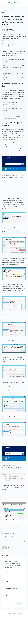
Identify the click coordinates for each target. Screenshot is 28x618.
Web (6, 596)
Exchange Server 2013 (14, 536)
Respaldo (22, 536)
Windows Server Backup (8, 538)
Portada (3, 8)
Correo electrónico (11, 588)
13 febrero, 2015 (10, 30)
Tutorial (12, 533)
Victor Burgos (9, 29)
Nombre (7, 581)
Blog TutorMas (14, 3)
